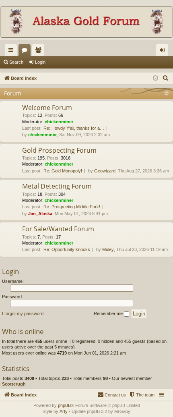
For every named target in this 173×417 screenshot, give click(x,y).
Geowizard (104, 170)
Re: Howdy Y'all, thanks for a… (73, 128)
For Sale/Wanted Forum (58, 228)
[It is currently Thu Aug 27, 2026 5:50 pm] (155, 78)
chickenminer (59, 121)
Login (40, 62)
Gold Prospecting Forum (59, 150)
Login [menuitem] (163, 51)
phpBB (64, 405)
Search (16, 62)
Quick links (12, 51)
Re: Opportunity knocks (66, 249)
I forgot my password (22, 313)
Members (39, 51)
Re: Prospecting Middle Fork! (71, 206)
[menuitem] (165, 78)
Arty (64, 411)
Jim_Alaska (40, 213)
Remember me (109, 313)
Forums (26, 51)
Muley (108, 249)
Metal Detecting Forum (57, 186)
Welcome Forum (47, 107)
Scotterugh (14, 384)
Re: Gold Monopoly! (62, 170)
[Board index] (86, 22)
